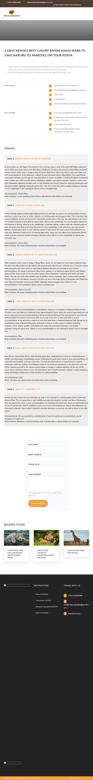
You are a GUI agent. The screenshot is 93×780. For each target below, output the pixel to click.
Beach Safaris (42, 612)
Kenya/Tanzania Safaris (47, 606)
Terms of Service (47, 493)
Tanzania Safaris (43, 600)
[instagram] (87, 5)
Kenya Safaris (42, 594)
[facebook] (84, 5)
